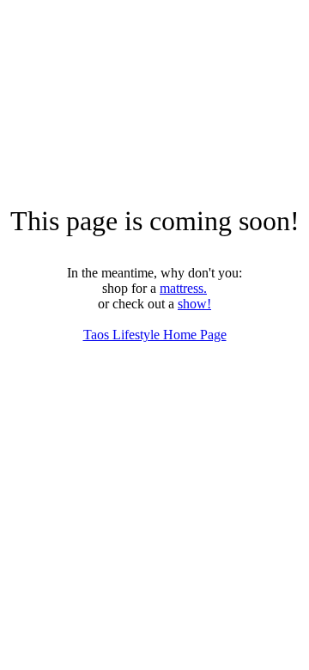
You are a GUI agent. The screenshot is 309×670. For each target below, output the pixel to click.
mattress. (183, 288)
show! (194, 303)
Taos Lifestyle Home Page (155, 334)
